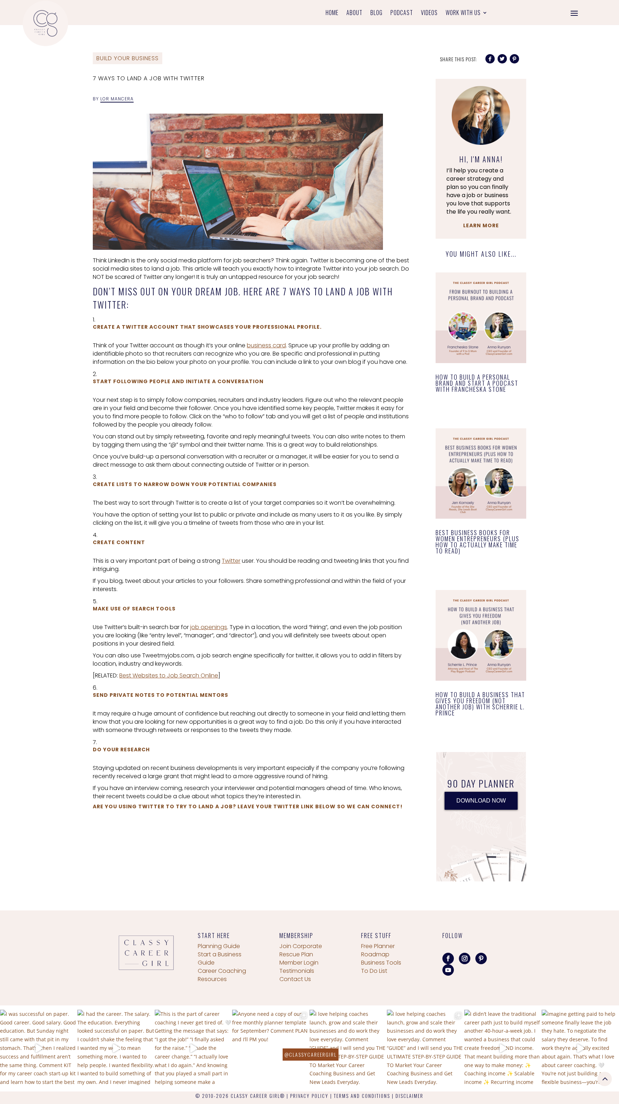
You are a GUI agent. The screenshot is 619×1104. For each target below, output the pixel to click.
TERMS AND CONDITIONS (362, 1095)
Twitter (231, 561)
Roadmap (375, 954)
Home (332, 13)
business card (266, 345)
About (354, 13)
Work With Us (463, 13)
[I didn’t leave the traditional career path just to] (503, 1048)
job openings (208, 627)
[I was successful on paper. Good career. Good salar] (38, 1048)
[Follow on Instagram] (464, 958)
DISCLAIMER (409, 1095)
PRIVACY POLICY (309, 1095)
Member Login (298, 962)
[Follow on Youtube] (448, 970)
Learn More (481, 225)
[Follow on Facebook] (448, 958)
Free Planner (378, 946)
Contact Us (295, 979)
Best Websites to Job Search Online (168, 675)
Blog (376, 13)
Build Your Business (127, 58)
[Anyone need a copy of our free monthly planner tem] (271, 1048)
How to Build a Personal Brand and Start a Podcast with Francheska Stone (477, 383)
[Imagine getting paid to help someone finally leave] (580, 1048)
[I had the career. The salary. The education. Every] (116, 1048)
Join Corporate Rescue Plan (300, 950)
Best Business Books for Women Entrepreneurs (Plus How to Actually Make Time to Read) (477, 541)
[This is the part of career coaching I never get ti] (193, 1048)
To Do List (374, 971)
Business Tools (381, 962)
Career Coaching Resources (222, 975)
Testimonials (296, 971)
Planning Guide (219, 946)
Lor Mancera (117, 99)
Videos (429, 13)
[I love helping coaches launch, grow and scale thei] (348, 1048)
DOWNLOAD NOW (481, 801)
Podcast (401, 13)
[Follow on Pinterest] (481, 958)
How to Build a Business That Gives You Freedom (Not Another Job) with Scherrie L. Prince (480, 703)
